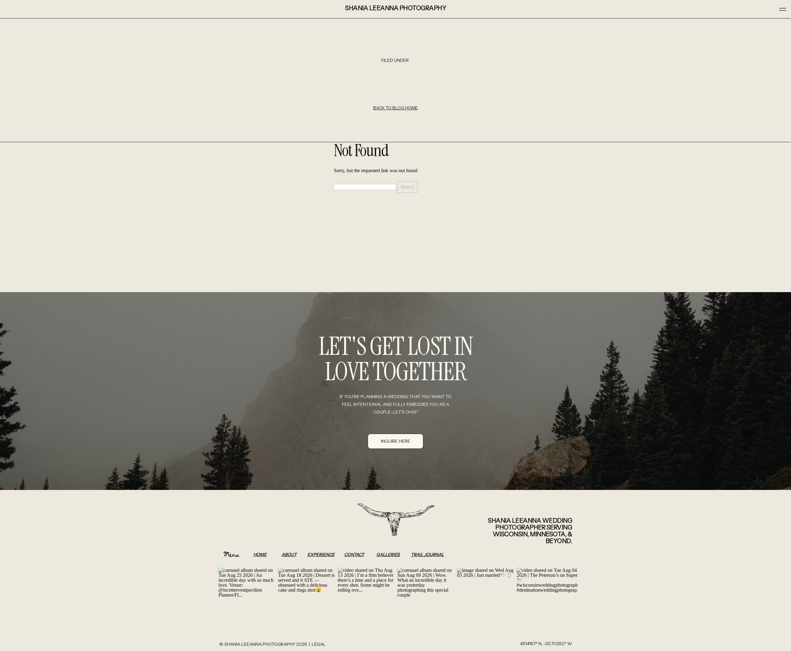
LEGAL (319, 644)
